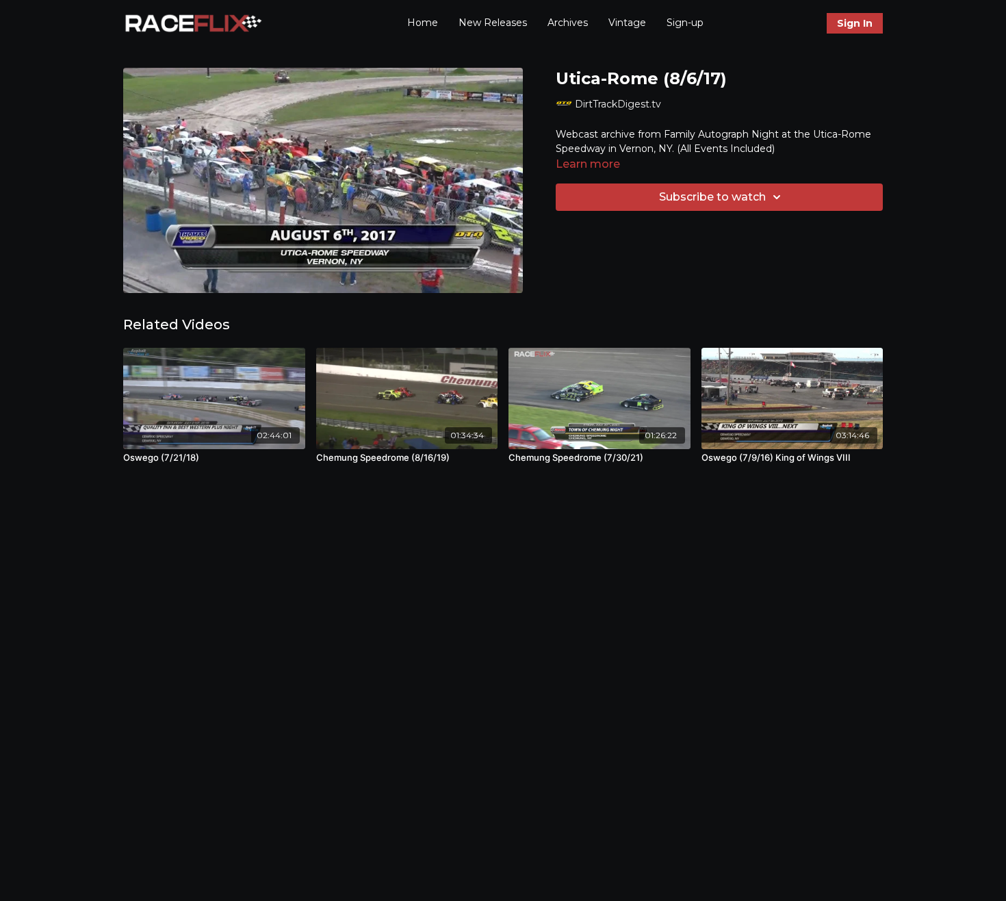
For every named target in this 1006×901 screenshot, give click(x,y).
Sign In (855, 23)
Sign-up (685, 22)
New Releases (493, 22)
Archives (567, 22)
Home (422, 22)
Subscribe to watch (712, 196)
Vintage (627, 22)
